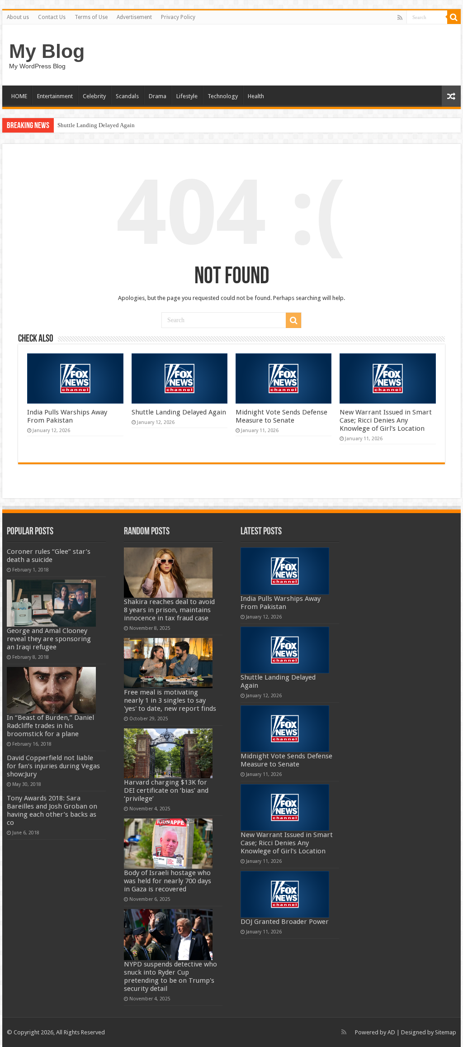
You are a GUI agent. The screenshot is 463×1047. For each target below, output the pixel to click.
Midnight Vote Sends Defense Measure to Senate (281, 416)
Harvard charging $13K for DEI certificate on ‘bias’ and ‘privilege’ (166, 790)
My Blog (47, 51)
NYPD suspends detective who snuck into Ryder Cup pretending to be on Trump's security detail (170, 976)
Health (256, 96)
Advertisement (134, 17)
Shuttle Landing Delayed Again (96, 125)
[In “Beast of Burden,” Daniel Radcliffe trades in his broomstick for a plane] (51, 690)
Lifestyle (187, 96)
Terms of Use (91, 17)
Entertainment (55, 96)
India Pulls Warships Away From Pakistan (67, 416)
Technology (223, 96)
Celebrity (94, 96)
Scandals (127, 96)
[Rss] (400, 17)
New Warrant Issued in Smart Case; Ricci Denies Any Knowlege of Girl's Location (386, 420)
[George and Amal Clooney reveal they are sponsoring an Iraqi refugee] (51, 603)
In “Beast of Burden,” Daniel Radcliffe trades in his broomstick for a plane (50, 726)
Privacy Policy (178, 17)
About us (18, 17)
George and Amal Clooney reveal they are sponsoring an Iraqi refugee (49, 639)
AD (391, 1032)
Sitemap (445, 1032)
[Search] (454, 17)
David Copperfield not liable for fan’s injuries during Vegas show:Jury (53, 766)
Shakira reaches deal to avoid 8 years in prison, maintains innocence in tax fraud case (169, 610)
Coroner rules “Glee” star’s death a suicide (48, 555)
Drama (157, 96)
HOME (19, 96)
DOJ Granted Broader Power (285, 922)
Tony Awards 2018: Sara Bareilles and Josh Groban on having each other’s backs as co (52, 810)
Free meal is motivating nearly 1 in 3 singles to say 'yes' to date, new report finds (170, 700)
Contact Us (52, 17)
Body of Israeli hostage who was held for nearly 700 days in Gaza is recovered (167, 881)
